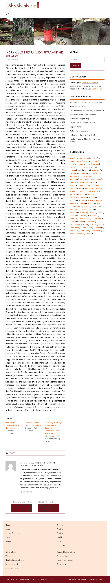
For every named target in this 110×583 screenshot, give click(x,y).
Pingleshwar (74, 209)
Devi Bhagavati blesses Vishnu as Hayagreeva (13, 425)
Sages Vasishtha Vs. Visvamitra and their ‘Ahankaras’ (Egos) (46, 508)
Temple (72, 222)
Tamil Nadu (96, 218)
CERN (72, 164)
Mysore (90, 200)
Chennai (80, 164)
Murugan (73, 200)
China (88, 164)
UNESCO (93, 225)
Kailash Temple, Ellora (79, 131)
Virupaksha (85, 231)
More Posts (26, 492)
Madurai (83, 191)
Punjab (84, 209)
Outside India (75, 206)
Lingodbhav (89, 188)
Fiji (79, 167)
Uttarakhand (74, 228)
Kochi (90, 185)
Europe (72, 167)
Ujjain (85, 225)
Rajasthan (73, 213)
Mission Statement (13, 533)
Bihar (86, 161)
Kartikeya (83, 182)
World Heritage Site (77, 234)
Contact (8, 537)
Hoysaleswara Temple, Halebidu (83, 123)
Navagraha (74, 203)
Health (59, 537)
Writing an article (12, 564)
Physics (95, 206)
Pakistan (87, 206)
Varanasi (98, 228)
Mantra (82, 194)
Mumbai (92, 197)
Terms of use (62, 564)
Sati (100, 213)
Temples (60, 525)
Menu (9, 14)
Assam (94, 158)
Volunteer (9, 556)
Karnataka (73, 182)
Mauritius (90, 194)
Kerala (72, 185)
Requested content (13, 568)
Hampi (87, 170)
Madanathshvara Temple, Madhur (83, 114)
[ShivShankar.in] (22, 5)
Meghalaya (74, 197)
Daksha (95, 164)
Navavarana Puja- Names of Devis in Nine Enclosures (22, 508)
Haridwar (73, 173)
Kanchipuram (96, 179)
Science (73, 215)
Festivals (60, 533)
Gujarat (72, 170)
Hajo (80, 170)
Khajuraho (81, 185)
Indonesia (73, 176)
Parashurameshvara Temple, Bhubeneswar (87, 110)
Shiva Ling (82, 215)
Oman (98, 203)
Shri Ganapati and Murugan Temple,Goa (86, 102)
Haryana (82, 173)
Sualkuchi (73, 218)
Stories (12, 453)
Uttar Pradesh (87, 228)
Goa (93, 167)
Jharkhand (73, 179)
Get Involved (97, 89)
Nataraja (99, 200)
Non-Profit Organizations (15, 560)
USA (100, 225)
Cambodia (94, 161)
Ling (80, 188)
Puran (92, 209)
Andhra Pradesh (83, 158)
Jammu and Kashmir (87, 176)
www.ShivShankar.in (90, 83)
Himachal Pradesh (95, 173)
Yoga (89, 234)
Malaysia (73, 194)
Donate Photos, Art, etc (66, 552)
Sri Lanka (93, 215)
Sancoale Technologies (92, 580)
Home (8, 525)
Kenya (92, 182)
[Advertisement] (87, 257)
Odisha (91, 203)
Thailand (90, 222)
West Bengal (96, 231)
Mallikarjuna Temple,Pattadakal (82, 135)
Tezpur (81, 222)
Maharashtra (93, 191)
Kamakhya (84, 179)
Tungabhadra (75, 225)
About (8, 529)
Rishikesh (83, 213)
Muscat (82, 200)
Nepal (83, 203)
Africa (72, 158)
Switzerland (84, 218)
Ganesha (86, 167)
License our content (65, 560)
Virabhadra (74, 231)
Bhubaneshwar (75, 161)
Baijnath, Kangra (76, 127)
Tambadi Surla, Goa (78, 106)
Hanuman (96, 170)
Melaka (83, 197)
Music (59, 541)
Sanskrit (93, 213)
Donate (8, 541)
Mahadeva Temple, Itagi (79, 118)
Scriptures (61, 545)
